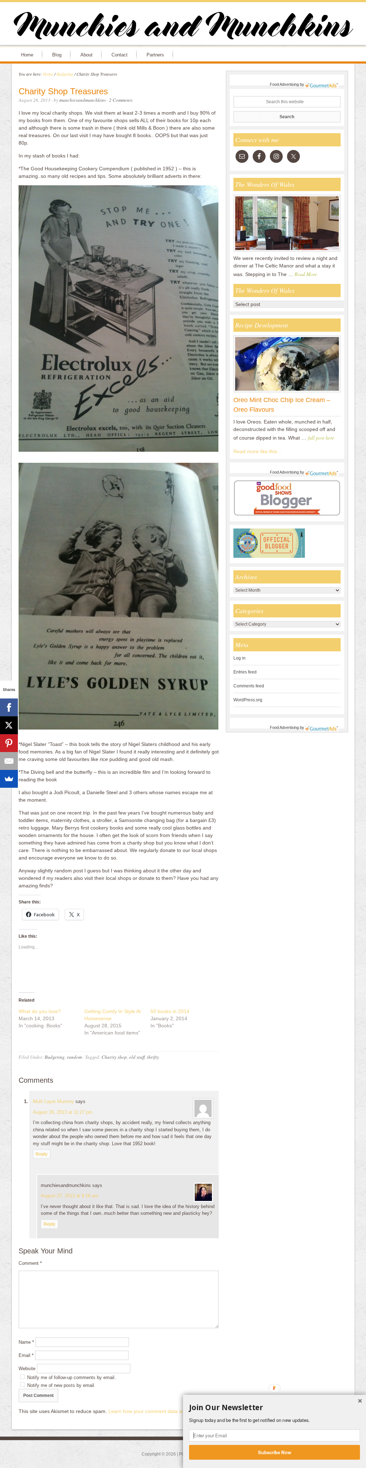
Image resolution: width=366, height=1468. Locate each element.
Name (26, 1342)
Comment (30, 1263)
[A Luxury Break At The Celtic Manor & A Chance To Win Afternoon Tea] (287, 251)
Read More (306, 274)
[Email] (9, 761)
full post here (321, 437)
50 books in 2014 (169, 1011)
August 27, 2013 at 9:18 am (69, 1195)
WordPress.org (247, 699)
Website (27, 1368)
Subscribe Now (274, 1452)
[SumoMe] (9, 779)
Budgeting (55, 1057)
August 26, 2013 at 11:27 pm (63, 1112)
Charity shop (114, 1057)
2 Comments (121, 100)
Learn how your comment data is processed (158, 1411)
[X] (9, 725)
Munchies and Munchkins (183, 27)
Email (26, 1355)
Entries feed (245, 672)
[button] (274, 1407)
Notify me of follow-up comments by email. (71, 1377)
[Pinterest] (9, 743)
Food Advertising (284, 84)
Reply (42, 1154)
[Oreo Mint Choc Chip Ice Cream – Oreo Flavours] (287, 392)
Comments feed (248, 685)
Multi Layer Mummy (53, 1101)
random (74, 1057)
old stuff (137, 1057)
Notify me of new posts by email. (61, 1385)
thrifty (153, 1057)
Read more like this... (257, 451)
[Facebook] (9, 707)
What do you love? (40, 1011)
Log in (239, 658)
